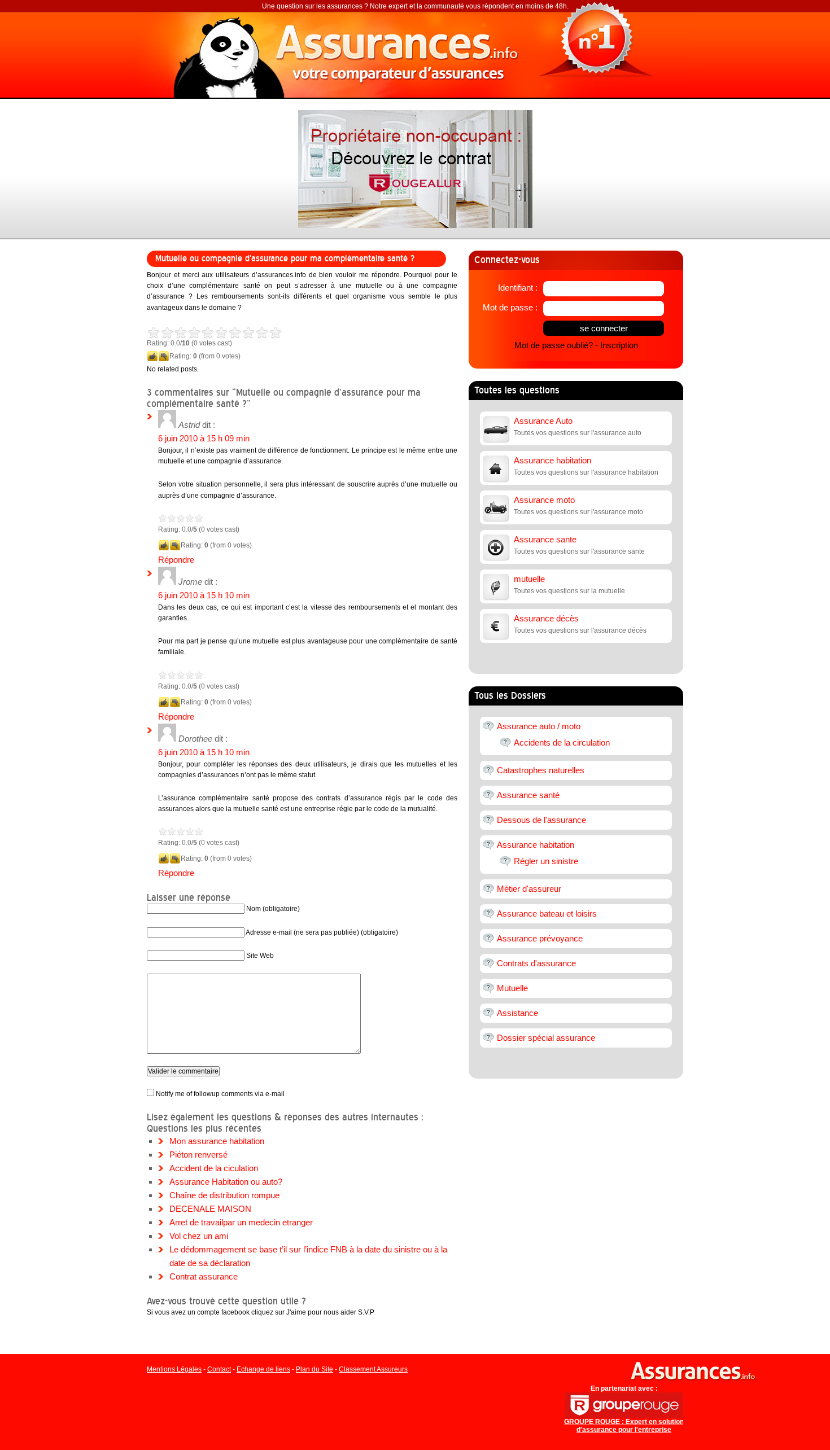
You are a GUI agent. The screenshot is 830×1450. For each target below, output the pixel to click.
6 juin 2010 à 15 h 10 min (204, 595)
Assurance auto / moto (538, 726)
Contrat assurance (203, 1276)
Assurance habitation (552, 460)
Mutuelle (512, 988)
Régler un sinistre (546, 861)
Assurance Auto (543, 421)
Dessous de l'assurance (541, 820)
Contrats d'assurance (536, 963)
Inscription (619, 345)
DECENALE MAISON (210, 1209)
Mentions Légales (174, 1369)
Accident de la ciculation (213, 1168)
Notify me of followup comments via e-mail (220, 1094)
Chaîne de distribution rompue (224, 1195)
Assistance (517, 1013)
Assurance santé (528, 795)
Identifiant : (518, 287)
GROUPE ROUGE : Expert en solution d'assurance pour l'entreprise (624, 1426)
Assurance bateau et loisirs (547, 913)
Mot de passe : (510, 307)
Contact (219, 1369)
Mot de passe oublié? (553, 345)
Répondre (176, 559)
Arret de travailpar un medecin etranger (241, 1222)
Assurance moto (544, 500)
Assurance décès (546, 618)
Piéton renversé (198, 1154)
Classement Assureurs (373, 1369)
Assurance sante (545, 539)
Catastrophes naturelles (540, 770)
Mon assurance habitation (216, 1141)
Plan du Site (314, 1369)
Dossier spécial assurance (546, 1037)
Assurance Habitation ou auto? (225, 1181)
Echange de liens (263, 1369)
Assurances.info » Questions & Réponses (404, 54)
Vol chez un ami (198, 1236)
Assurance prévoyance (540, 938)
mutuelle (529, 579)
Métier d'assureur (529, 888)
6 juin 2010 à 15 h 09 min (204, 438)
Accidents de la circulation (562, 742)
